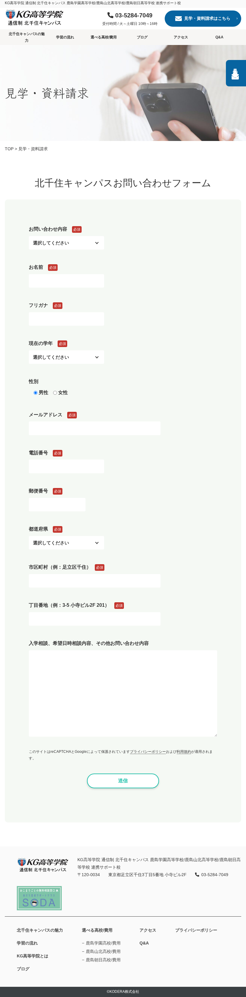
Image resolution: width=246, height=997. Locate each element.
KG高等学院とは (32, 956)
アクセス (181, 37)
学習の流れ (65, 37)
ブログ (142, 37)
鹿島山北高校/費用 (103, 951)
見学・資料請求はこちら (207, 18)
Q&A (219, 37)
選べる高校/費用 (104, 37)
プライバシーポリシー (148, 752)
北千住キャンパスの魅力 (27, 37)
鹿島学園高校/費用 (103, 943)
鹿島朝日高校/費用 (103, 959)
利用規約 (184, 752)
